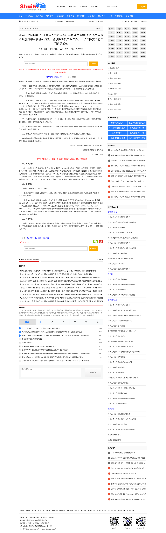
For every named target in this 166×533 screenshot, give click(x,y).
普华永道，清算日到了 (82, 21)
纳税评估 (91, 16)
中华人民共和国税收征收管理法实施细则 (122, 419)
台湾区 (127, 52)
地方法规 (39, 16)
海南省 (127, 44)
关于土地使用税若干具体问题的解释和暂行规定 (124, 315)
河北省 (143, 29)
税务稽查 (81, 16)
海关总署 (62, 510)
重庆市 (127, 29)
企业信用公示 (112, 510)
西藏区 (143, 33)
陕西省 (119, 44)
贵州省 (135, 44)
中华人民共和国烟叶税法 (116, 367)
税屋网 (22, 517)
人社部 (48, 510)
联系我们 (44, 517)
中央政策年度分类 (137, 128)
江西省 (119, 40)
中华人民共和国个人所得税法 (118, 289)
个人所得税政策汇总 (117, 128)
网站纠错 (51, 517)
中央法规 (29, 16)
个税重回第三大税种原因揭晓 (51, 21)
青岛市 (119, 56)
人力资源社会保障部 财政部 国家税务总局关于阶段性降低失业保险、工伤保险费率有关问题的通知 (64, 86)
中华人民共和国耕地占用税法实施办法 (121, 388)
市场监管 (55, 510)
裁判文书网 (121, 510)
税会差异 (101, 16)
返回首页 (99, 28)
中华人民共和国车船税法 (116, 357)
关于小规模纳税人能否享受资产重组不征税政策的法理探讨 (41, 328)
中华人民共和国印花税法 (116, 326)
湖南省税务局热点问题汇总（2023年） (124, 473)
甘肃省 (111, 48)
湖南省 (35, 28)
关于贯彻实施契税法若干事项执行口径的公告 (124, 378)
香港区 (119, 52)
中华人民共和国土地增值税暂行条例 (120, 346)
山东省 (127, 37)
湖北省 (135, 33)
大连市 (111, 56)
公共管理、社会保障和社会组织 (38, 238)
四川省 (135, 37)
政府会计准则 (112, 94)
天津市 (135, 29)
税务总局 (41, 510)
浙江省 (111, 37)
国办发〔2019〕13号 (31, 103)
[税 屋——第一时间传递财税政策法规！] (32, 10)
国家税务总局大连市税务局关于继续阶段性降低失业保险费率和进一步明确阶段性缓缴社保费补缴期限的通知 (58, 271)
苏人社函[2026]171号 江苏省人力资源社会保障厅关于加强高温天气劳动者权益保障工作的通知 (52, 357)
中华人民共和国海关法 (116, 264)
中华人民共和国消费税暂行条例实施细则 (122, 248)
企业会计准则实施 (114, 89)
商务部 (34, 510)
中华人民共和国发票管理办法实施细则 (121, 429)
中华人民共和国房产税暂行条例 (119, 305)
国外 (143, 52)
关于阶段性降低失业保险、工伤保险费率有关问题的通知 (50, 171)
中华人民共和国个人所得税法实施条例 (121, 295)
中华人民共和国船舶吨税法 (117, 403)
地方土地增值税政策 (137, 138)
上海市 (119, 29)
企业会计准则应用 (114, 78)
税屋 (21, 28)
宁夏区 (143, 44)
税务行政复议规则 (114, 440)
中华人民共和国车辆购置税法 (118, 253)
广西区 (143, 40)
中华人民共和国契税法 (116, 372)
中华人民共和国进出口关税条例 (119, 269)
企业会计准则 (112, 73)
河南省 (143, 37)
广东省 (111, 33)
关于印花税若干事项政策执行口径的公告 (122, 331)
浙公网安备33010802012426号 (30, 529)
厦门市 (135, 56)
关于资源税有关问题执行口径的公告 (120, 341)
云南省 (111, 44)
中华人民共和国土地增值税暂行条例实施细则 (124, 352)
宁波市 (127, 56)
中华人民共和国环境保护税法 (118, 393)
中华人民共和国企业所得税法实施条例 (121, 284)
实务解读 (49, 16)
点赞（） (27, 242)
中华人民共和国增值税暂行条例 (119, 217)
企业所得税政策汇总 (137, 123)
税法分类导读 (117, 133)
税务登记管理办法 (114, 435)
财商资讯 (129, 16)
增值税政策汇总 (117, 123)
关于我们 (29, 517)
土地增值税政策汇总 (117, 138)
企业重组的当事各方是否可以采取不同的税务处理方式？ (40, 346)
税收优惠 (60, 16)
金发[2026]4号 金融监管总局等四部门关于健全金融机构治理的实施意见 (45, 350)
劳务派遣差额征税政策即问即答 (32, 339)
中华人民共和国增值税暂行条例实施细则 (122, 222)
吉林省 (127, 33)
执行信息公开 (101, 510)
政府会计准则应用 (114, 99)
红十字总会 (91, 510)
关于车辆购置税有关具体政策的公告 (120, 258)
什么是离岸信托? (27, 343)
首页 (20, 16)
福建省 (111, 52)
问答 (110, 16)
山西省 (127, 48)
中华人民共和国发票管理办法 (118, 424)
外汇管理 (83, 510)
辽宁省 (111, 40)
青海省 (135, 48)
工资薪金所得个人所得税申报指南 (123, 453)
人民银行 (70, 510)
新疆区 (143, 48)
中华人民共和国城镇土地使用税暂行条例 (122, 310)
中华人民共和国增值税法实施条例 (120, 232)
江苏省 (119, 37)
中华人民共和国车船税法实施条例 (120, 362)
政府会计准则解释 (114, 104)
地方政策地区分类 (137, 133)
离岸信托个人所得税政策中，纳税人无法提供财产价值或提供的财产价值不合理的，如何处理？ (53, 332)
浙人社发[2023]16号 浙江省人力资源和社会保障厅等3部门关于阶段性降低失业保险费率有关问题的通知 (56, 274)
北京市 (111, 29)
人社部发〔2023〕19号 (28, 89)
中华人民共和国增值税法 (116, 227)
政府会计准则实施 (114, 109)
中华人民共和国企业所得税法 (118, 279)
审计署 (76, 510)
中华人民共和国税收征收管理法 (119, 414)
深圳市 (143, 56)
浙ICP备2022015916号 (49, 529)
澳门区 (135, 52)
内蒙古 (119, 48)
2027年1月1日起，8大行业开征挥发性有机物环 (124, 21)
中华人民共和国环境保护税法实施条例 (121, 398)
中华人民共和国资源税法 (116, 336)
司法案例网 (130, 510)
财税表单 (119, 16)
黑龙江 (135, 40)
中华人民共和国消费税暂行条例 (119, 243)
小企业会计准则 (113, 68)
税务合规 (70, 16)
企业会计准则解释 (114, 83)
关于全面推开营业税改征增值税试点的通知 (123, 238)
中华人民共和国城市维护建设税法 (120, 321)
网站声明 (36, 517)
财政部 (28, 510)
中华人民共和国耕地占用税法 (118, 383)
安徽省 (119, 33)
